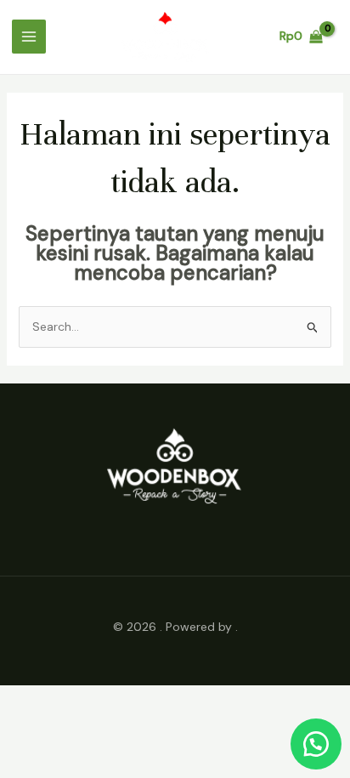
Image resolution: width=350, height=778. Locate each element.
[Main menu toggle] (29, 37)
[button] (316, 743)
